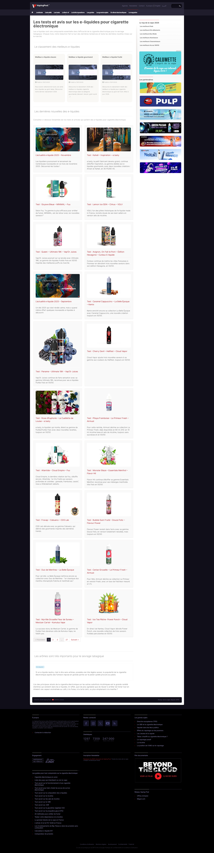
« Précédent (40, 640)
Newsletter (133, 6)
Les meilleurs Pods (146, 26)
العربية (164, 6)
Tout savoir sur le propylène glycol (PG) (49, 811)
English (157, 6)
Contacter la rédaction (43, 732)
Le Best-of (65, 12)
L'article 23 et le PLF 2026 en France (48, 823)
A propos (149, 6)
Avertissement (112, 844)
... (61, 640)
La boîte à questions (77, 12)
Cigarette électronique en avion (46, 777)
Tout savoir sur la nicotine (44, 796)
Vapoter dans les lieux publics (148, 727)
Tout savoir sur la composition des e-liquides (51, 793)
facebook (86, 724)
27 (67, 640)
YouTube (107, 724)
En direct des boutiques (118, 12)
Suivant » (75, 640)
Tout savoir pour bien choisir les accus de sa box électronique (52, 789)
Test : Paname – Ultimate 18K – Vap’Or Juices (57, 371)
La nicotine (141, 742)
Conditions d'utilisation (87, 844)
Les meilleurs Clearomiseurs (150, 41)
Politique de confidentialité (113, 847)
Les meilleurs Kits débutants (150, 30)
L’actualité (48, 12)
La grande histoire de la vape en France (49, 820)
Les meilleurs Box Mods (148, 34)
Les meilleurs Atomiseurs (149, 38)
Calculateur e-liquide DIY (44, 831)
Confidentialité (122, 844)
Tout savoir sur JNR (42, 805)
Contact (142, 6)
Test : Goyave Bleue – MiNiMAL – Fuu (53, 204)
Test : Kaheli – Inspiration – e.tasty (103, 155)
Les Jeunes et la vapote (145, 733)
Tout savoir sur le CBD (43, 802)
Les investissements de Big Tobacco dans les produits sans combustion (56, 827)
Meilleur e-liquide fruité (112, 57)
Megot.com (141, 799)
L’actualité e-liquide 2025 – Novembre (53, 155)
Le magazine (133, 12)
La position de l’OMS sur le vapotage (150, 745)
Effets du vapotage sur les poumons (150, 730)
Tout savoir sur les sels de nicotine (47, 799)
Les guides (90, 12)
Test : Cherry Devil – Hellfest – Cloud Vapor (107, 351)
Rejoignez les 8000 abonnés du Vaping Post (97, 759)
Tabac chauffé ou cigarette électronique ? (152, 736)
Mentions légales (101, 844)
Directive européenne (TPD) (147, 721)
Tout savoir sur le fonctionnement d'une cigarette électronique (52, 784)
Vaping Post (50, 4)
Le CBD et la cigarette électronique (150, 724)
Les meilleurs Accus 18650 (149, 45)
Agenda (125, 6)
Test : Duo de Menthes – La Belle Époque (55, 570)
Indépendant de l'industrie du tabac (38, 760)
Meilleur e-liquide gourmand (81, 57)
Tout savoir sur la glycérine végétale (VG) (50, 808)
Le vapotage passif (144, 739)
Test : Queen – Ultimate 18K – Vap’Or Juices (56, 252)
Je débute (39, 12)
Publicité (131, 844)
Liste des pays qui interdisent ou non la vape (51, 780)
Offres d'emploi (142, 796)
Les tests (57, 12)
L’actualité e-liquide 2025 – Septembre (53, 301)
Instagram (93, 724)
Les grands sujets (102, 12)
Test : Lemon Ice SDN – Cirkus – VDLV (105, 204)
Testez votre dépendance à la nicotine (49, 817)
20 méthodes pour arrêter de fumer (47, 814)
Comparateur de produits (44, 834)
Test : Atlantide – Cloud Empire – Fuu (53, 470)
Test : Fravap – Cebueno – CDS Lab (52, 520)
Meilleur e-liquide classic (45, 57)
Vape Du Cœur (50, 760)
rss (114, 724)
